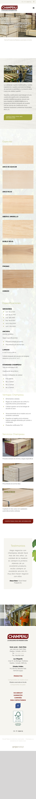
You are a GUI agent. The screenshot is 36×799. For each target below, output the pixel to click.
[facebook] (18, 705)
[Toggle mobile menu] (34, 8)
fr (25, 2)
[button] (3, 615)
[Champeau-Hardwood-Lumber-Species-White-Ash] (18, 245)
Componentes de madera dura (18, 680)
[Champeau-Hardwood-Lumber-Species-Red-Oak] (18, 220)
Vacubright (18, 693)
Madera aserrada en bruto (18, 682)
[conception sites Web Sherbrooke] (18, 747)
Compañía (18, 698)
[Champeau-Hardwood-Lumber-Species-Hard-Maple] (18, 146)
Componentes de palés (18, 685)
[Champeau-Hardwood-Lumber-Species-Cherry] (18, 270)
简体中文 (28, 2)
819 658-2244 (19, 653)
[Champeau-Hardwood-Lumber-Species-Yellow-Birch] (18, 196)
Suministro (18, 695)
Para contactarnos (18, 700)
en (22, 2)
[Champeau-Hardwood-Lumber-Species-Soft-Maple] (18, 171)
